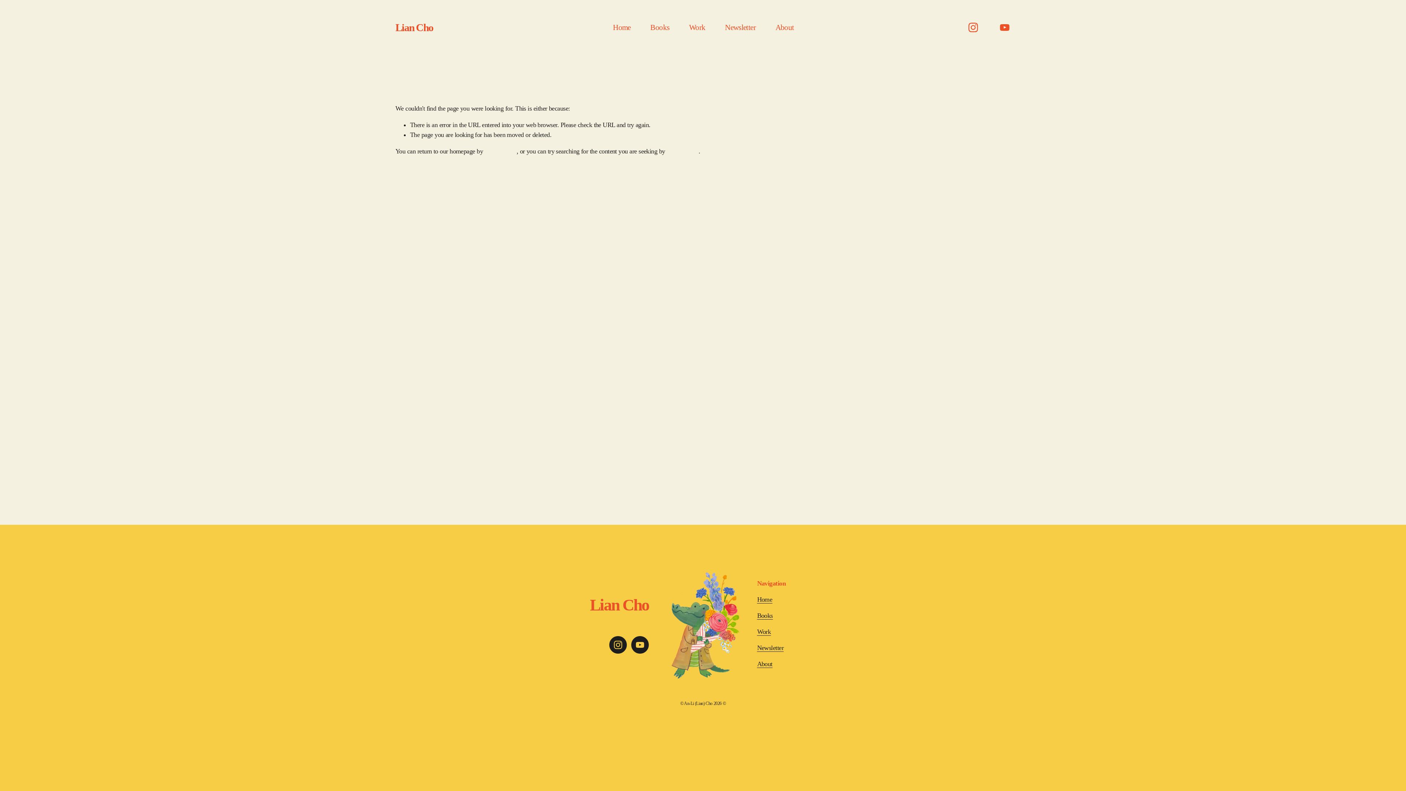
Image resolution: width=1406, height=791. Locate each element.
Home (622, 27)
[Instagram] (973, 27)
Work (697, 27)
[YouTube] (1005, 27)
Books (659, 27)
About (784, 27)
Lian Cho (414, 27)
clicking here (501, 151)
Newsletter (740, 27)
